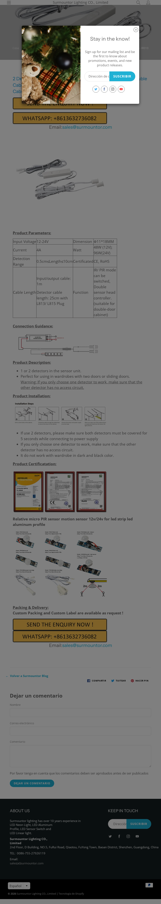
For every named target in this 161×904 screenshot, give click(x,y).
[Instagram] (112, 89)
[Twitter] (95, 89)
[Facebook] (104, 89)
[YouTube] (121, 89)
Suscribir (122, 76)
